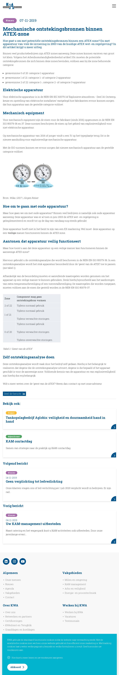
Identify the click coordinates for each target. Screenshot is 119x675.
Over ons (10, 612)
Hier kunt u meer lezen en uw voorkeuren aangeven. (37, 657)
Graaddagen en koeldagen (20, 629)
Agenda (9, 588)
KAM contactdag (19, 441)
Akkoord (15, 667)
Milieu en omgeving (76, 579)
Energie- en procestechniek (80, 592)
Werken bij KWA (74, 612)
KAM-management (75, 584)
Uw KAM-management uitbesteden (33, 524)
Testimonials (72, 620)
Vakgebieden (12, 592)
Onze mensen (13, 579)
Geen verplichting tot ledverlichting (34, 481)
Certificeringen (13, 620)
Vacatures (70, 616)
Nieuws (9, 584)
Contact (9, 597)
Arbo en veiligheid (75, 588)
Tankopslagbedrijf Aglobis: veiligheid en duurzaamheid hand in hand (55, 419)
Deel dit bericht (12, 393)
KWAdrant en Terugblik (18, 625)
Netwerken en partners (18, 616)
